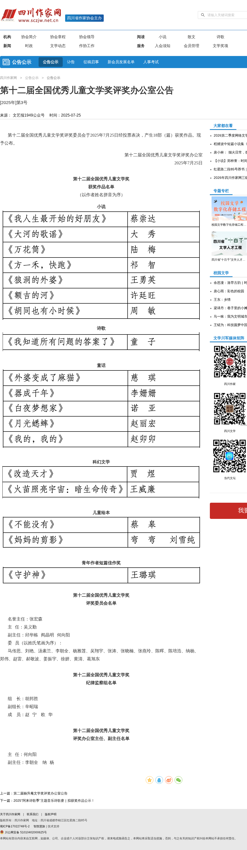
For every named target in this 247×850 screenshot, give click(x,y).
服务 (141, 46)
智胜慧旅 (39, 826)
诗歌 (220, 37)
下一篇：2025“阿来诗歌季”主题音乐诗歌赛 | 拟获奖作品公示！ (47, 800)
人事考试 (151, 62)
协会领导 (87, 37)
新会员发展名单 (121, 62)
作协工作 (87, 46)
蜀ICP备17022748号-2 (15, 826)
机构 (7, 37)
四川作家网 (9, 78)
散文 (191, 37)
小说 (162, 37)
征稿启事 (91, 62)
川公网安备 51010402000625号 (25, 832)
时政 (29, 46)
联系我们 (32, 814)
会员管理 (191, 46)
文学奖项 (220, 46)
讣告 (71, 62)
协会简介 (29, 37)
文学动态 (58, 46)
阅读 (141, 37)
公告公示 (21, 62)
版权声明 (50, 814)
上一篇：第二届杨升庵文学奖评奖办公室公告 (34, 793)
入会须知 (162, 46)
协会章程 (58, 37)
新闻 (7, 46)
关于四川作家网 (10, 814)
